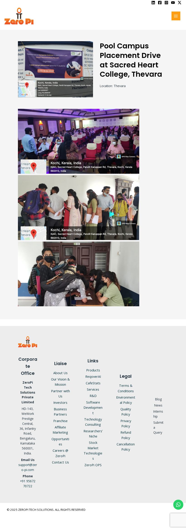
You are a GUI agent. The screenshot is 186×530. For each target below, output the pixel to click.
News (158, 405)
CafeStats (93, 383)
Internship (158, 413)
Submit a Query (158, 427)
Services (93, 389)
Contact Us (60, 462)
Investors (60, 402)
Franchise (60, 420)
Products (93, 370)
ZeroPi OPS (93, 465)
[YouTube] (173, 3)
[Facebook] (160, 3)
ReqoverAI (93, 376)
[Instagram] (166, 3)
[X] (179, 3)
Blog (158, 399)
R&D (93, 395)
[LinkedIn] (153, 3)
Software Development (93, 407)
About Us (60, 373)
